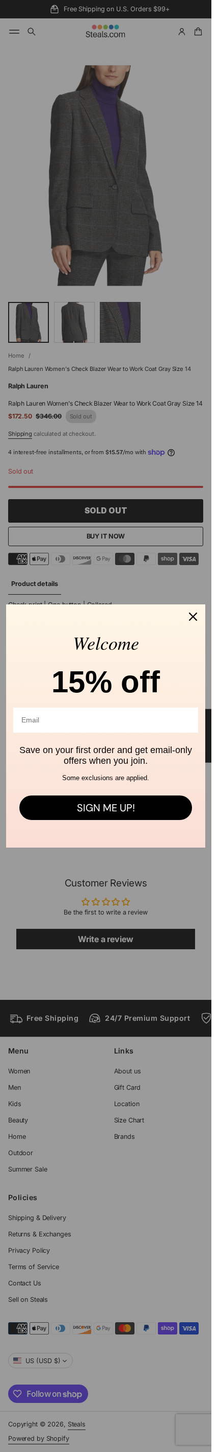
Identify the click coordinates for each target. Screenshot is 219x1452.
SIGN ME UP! (106, 807)
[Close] (193, 616)
